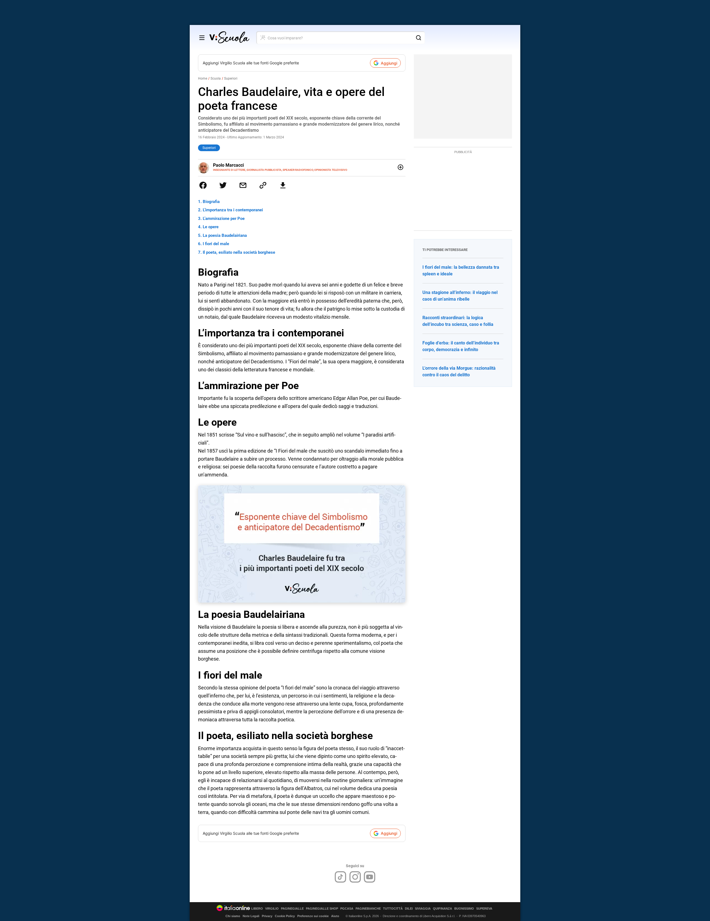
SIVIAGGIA (423, 908)
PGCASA (346, 908)
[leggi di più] (400, 167)
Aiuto (335, 916)
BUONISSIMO (464, 908)
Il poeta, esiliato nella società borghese (239, 252)
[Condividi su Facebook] (203, 185)
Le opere (211, 226)
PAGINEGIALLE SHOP (322, 908)
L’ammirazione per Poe (224, 218)
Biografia (211, 201)
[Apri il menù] (202, 37)
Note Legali (251, 916)
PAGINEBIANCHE (368, 908)
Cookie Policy (285, 916)
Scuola (216, 78)
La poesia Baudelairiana (225, 235)
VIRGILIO (272, 908)
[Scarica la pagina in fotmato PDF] (283, 185)
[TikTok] (340, 877)
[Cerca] (418, 37)
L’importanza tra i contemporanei (233, 209)
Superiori (230, 78)
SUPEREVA (484, 908)
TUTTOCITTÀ (393, 908)
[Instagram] (355, 877)
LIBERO (257, 908)
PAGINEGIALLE (292, 908)
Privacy (267, 916)
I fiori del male (216, 243)
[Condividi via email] (243, 185)
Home (202, 78)
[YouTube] (369, 877)
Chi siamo (232, 916)
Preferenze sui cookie (313, 916)
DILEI (409, 908)
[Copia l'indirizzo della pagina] (263, 185)
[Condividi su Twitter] (223, 185)
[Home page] (229, 37)
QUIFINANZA (442, 908)
